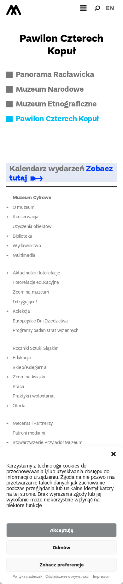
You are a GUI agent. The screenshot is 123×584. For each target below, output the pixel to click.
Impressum (101, 577)
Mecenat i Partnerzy (33, 424)
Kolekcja (21, 312)
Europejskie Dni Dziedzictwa (40, 321)
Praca (18, 387)
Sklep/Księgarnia (30, 368)
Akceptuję (61, 530)
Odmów (61, 547)
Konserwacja (25, 217)
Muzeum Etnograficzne (56, 103)
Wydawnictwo (27, 246)
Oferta (19, 406)
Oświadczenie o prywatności (67, 577)
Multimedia (24, 256)
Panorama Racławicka (55, 73)
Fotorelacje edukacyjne (36, 283)
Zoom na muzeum (31, 292)
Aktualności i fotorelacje (36, 273)
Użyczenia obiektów (32, 227)
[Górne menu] (83, 8)
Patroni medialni (29, 433)
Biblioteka (22, 237)
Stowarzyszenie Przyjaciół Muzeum (47, 443)
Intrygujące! (25, 302)
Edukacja (22, 358)
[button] (113, 454)
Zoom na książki (29, 377)
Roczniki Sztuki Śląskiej (36, 349)
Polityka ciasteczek (27, 577)
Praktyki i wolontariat (34, 396)
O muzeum (24, 208)
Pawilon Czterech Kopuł (57, 118)
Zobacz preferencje (61, 564)
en (110, 7)
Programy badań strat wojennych (46, 331)
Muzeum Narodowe (50, 88)
